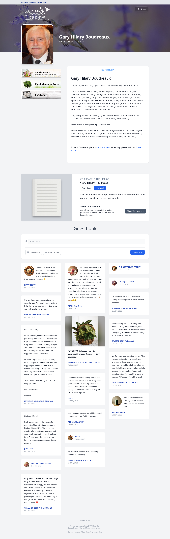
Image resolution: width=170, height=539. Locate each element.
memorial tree (103, 147)
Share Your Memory (135, 211)
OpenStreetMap (87, 532)
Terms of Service (92, 528)
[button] (85, 331)
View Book (86, 188)
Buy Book (100, 188)
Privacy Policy (78, 528)
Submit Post (137, 252)
